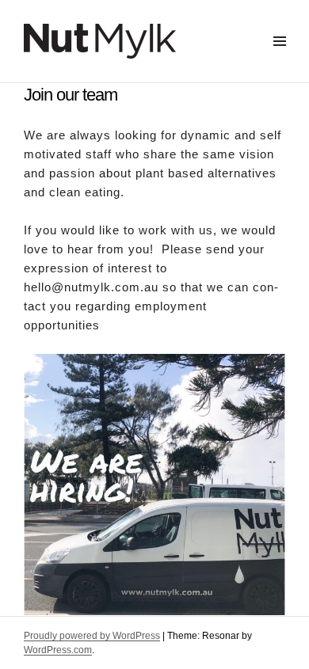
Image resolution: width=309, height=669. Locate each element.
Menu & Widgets (279, 59)
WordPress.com (58, 650)
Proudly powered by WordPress (92, 635)
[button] (154, 142)
